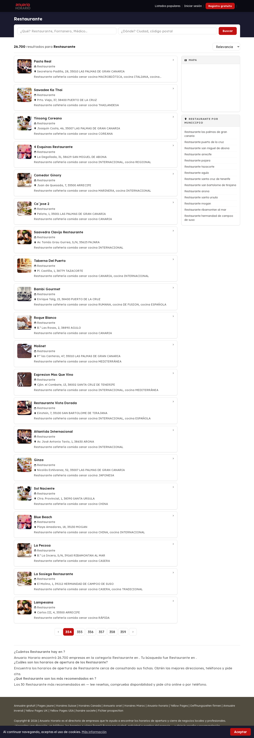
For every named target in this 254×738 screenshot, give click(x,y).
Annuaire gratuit (24, 705)
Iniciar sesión (193, 6)
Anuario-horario (157, 705)
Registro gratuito (220, 6)
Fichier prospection (110, 710)
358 (112, 632)
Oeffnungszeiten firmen (205, 705)
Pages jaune (45, 705)
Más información (94, 732)
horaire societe (86, 710)
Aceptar (240, 732)
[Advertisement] (210, 287)
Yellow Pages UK (36, 710)
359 (123, 632)
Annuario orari (112, 705)
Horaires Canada (89, 705)
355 (80, 632)
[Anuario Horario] (22, 6)
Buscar (228, 31)
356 (90, 632)
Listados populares (167, 6)
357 (101, 632)
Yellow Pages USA (62, 710)
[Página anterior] (58, 632)
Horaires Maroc (134, 705)
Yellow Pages (179, 705)
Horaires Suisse (66, 705)
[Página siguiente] (133, 632)
